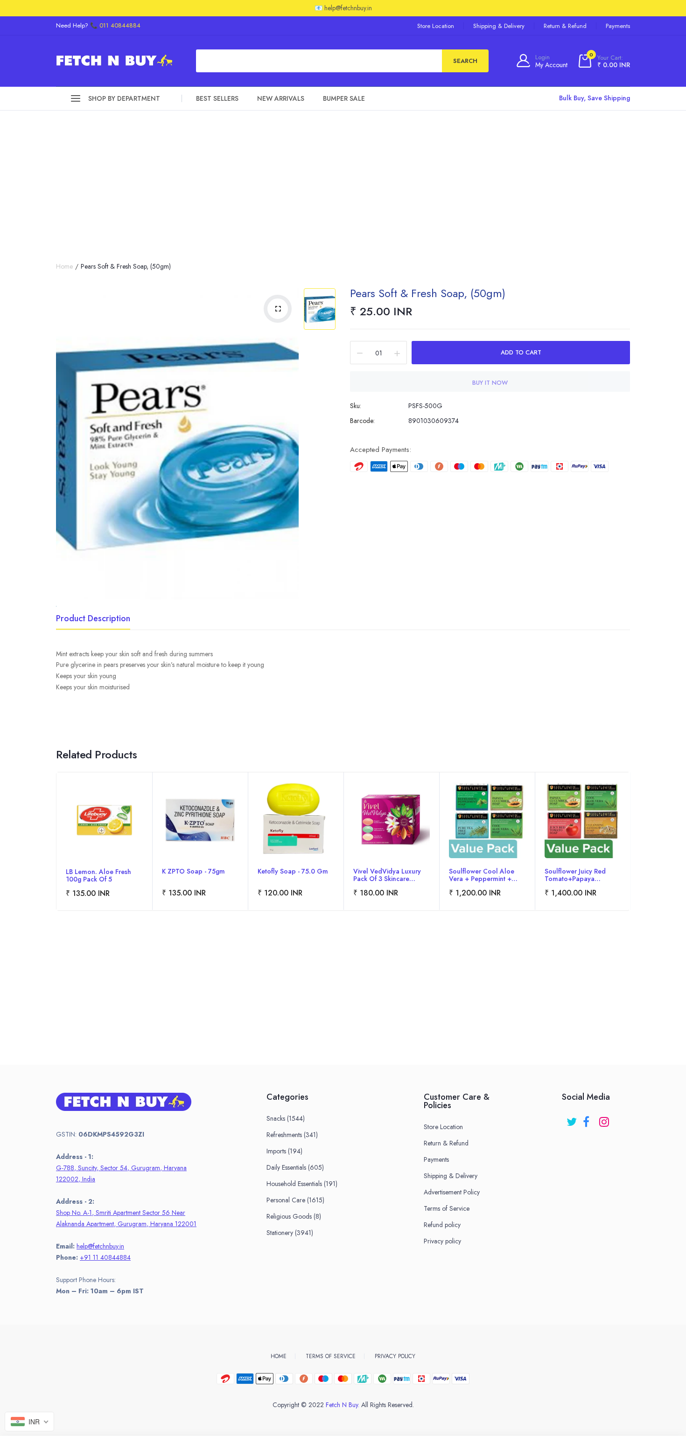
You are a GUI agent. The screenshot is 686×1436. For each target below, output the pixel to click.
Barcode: (362, 420)
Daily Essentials (295, 1167)
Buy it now (490, 382)
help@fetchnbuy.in (100, 1246)
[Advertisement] (343, 180)
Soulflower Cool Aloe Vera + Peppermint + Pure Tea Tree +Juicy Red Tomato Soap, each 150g (487, 874)
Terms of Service (446, 1208)
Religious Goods (293, 1216)
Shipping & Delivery (499, 25)
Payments (618, 25)
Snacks (285, 1118)
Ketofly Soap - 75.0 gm (293, 871)
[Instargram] (605, 1118)
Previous (56, 854)
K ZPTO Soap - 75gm (193, 871)
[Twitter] (572, 1118)
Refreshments (292, 1134)
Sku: (355, 405)
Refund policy (442, 1224)
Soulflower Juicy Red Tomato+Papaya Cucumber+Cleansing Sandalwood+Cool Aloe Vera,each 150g (581, 874)
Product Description (93, 619)
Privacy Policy (395, 1356)
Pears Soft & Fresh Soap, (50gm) (427, 293)
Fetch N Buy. (342, 1404)
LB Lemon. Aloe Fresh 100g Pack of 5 (98, 875)
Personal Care (295, 1200)
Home (64, 266)
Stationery (289, 1232)
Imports (284, 1151)
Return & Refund (565, 25)
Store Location (435, 25)
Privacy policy (442, 1241)
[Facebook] (589, 1118)
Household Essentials (301, 1183)
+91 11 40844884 (105, 1257)
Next (629, 854)
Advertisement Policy (452, 1192)
